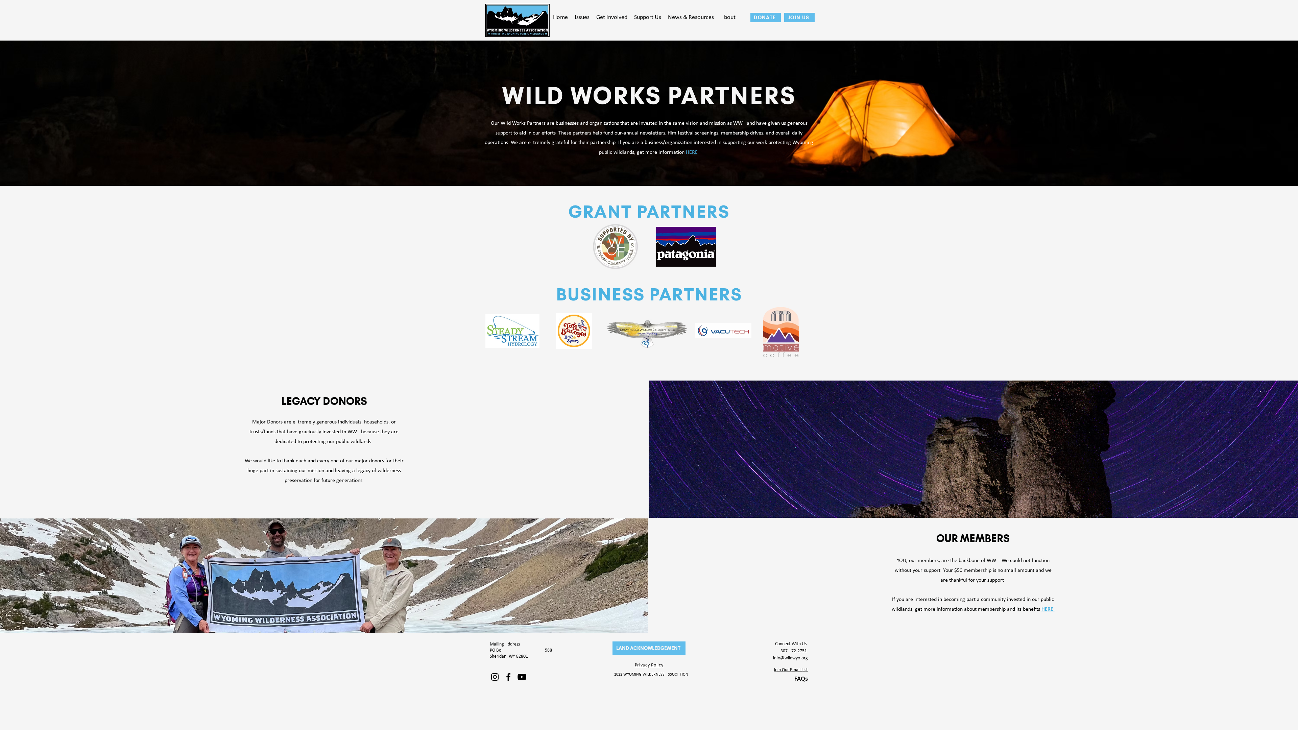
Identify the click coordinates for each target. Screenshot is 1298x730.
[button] (582, 17)
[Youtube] (522, 677)
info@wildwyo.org (790, 658)
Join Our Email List (791, 670)
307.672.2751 (794, 651)
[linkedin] (495, 677)
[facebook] (508, 677)
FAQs (801, 678)
